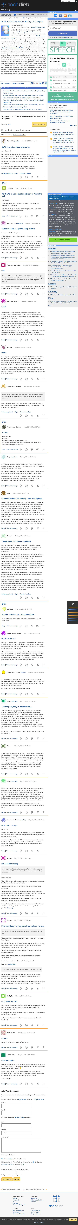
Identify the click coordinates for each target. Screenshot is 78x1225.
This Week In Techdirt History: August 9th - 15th (63, 294)
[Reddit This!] (37, 83)
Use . (9, 1159)
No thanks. (38, 1162)
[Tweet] (40, 83)
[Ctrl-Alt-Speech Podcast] (63, 47)
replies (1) (7, 173)
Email (3, 1110)
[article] (59, 229)
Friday (51, 298)
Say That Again (5, 38)
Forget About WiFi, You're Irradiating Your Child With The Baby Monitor (45, 18)
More (50, 305)
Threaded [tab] (16, 130)
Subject (3, 1129)
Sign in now (22, 1099)
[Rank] (51, 132)
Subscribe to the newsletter (17, 1117)
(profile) (16, 141)
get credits (5, 1164)
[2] (4, 183)
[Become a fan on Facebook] (60, 15)
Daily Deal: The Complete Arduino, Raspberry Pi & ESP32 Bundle (22, 109)
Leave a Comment (18, 83)
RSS (9, 124)
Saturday (52, 292)
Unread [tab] (27, 130)
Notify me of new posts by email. (11, 1175)
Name (3, 1102)
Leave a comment (39, 124)
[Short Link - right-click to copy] (32, 83)
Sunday (52, 284)
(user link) (19, 223)
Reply (16, 173)
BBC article (11, 964)
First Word (16, 1162)
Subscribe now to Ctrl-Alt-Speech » (62, 99)
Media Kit (16, 1212)
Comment (5, 1137)
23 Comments (5, 83)
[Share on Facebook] (43, 83)
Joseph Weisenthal (38, 27)
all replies (19, 135)
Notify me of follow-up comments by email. (15, 1169)
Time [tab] (5, 130)
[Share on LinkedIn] (46, 83)
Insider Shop (35, 1212)
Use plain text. (21, 1159)
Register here (39, 1099)
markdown (9, 1159)
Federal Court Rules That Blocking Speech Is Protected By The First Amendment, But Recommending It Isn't (62, 267)
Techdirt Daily (19, 1117)
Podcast (15, 1203)
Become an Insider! (62, 240)
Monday (52, 248)
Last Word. (28, 1162)
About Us (34, 1198)
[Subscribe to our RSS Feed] (65, 15)
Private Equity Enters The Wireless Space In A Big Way (17, 18)
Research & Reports (19, 1205)
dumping (10, 908)
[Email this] (34, 83)
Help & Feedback (18, 1210)
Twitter (15, 1198)
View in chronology (25, 173)
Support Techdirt (36, 1214)
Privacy (33, 1201)
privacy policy (65, 37)
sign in (11, 1164)
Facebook (16, 1200)
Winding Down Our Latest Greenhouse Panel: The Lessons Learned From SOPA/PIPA (61, 111)
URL (2, 1122)
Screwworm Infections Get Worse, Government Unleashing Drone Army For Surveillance (63, 134)
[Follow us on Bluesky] (55, 15)
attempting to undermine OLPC (12, 48)
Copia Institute (35, 1210)
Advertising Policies (37, 1200)
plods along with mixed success (28, 32)
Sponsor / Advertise (19, 1214)
